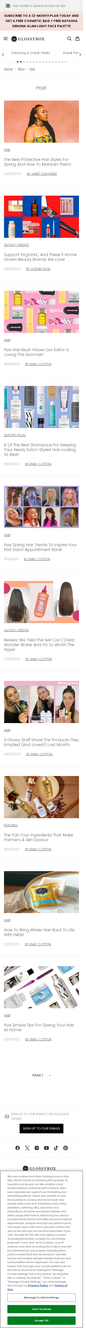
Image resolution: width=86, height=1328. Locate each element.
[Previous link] (3, 54)
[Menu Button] (4, 38)
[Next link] (80, 54)
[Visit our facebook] (17, 1148)
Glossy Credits (16, 245)
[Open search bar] (69, 38)
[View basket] (77, 38)
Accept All (41, 1320)
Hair (32, 69)
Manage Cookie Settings (41, 1297)
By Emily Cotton (38, 364)
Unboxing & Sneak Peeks (30, 53)
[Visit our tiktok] (56, 1148)
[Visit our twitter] (27, 1148)
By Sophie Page (38, 269)
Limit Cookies (41, 1309)
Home (8, 69)
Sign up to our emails (41, 1128)
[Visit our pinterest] (65, 1148)
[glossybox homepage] (30, 38)
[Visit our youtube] (46, 1148)
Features (11, 825)
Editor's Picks (15, 435)
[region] (41, 1249)
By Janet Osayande (42, 173)
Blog (21, 69)
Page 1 (37, 1075)
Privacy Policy (38, 1285)
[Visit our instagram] (37, 1148)
